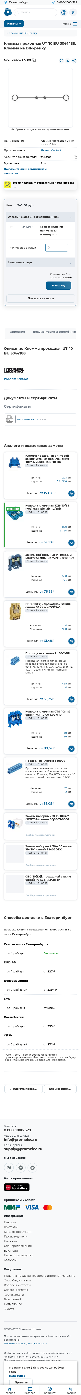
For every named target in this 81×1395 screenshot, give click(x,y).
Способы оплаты (16, 1290)
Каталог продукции (18, 1232)
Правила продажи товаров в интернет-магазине (39, 1276)
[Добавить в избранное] (61, 61)
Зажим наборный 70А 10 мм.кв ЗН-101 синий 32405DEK (48, 849)
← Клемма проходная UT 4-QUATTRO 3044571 (26, 1089)
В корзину (58, 285)
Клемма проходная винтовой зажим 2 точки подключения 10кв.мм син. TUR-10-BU (47, 461)
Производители (16, 1236)
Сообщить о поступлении (41, 835)
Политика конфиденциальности (25, 1343)
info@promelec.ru (20, 1140)
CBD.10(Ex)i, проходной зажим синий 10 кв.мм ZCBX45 (48, 607)
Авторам (10, 1260)
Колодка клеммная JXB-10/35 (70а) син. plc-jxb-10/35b (47, 508)
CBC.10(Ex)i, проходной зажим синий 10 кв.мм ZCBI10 (48, 879)
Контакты (10, 1227)
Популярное (13, 1304)
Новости (10, 1222)
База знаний (13, 1299)
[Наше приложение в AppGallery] (16, 1188)
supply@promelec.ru (23, 1149)
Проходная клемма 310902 (45, 762)
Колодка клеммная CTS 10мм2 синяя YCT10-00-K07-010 (47, 714)
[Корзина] (73, 12)
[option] (40, 97)
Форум (9, 1309)
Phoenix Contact (50, 150)
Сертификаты (14, 1294)
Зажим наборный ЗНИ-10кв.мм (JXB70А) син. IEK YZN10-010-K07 (49, 558)
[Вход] (64, 12)
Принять (21, 1382)
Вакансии (11, 1250)
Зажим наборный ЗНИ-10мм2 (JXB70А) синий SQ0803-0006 (47, 819)
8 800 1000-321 (17, 1130)
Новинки (10, 1241)
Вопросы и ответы (17, 1285)
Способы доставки (17, 1280)
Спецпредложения (18, 1246)
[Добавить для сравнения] (67, 61)
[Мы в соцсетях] (9, 1168)
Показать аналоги (41, 298)
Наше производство (18, 1255)
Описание (11, 173)
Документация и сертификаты (25, 169)
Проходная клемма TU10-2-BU (47, 655)
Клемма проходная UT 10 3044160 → (63, 1089)
